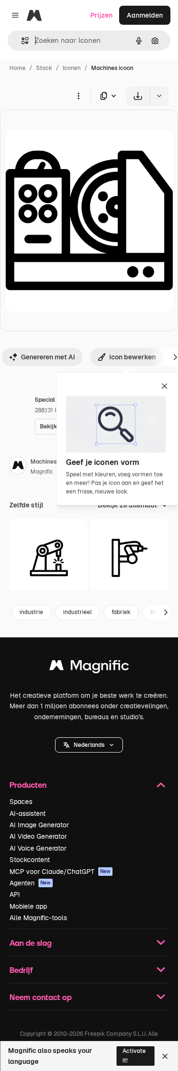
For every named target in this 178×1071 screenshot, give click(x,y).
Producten (28, 785)
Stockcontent (29, 859)
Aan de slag (30, 943)
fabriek (121, 612)
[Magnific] (89, 667)
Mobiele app (28, 906)
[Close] (165, 1056)
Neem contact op (40, 997)
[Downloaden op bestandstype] (108, 96)
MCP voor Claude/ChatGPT (60, 871)
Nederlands (89, 745)
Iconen (72, 68)
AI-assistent (27, 813)
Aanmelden (145, 15)
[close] (164, 387)
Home (17, 68)
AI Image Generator (39, 825)
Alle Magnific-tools (38, 917)
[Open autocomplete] (21, 40)
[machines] (48, 557)
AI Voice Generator (37, 848)
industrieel (77, 612)
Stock (44, 68)
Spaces (20, 801)
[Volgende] (165, 612)
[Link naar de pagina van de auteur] (18, 467)
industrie (31, 612)
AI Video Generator (38, 836)
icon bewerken (132, 357)
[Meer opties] (78, 95)
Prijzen (101, 15)
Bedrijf (21, 970)
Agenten (30, 883)
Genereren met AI (48, 357)
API (14, 894)
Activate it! (134, 1055)
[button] (89, 745)
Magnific (41, 472)
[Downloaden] (138, 96)
